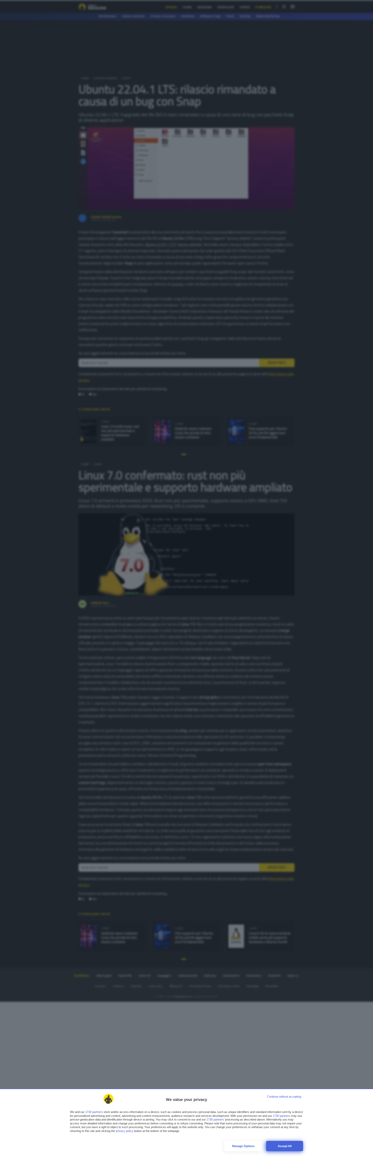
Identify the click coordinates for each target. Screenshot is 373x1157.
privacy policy (124, 1131)
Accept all (285, 1146)
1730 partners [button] (94, 1112)
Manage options (243, 1146)
